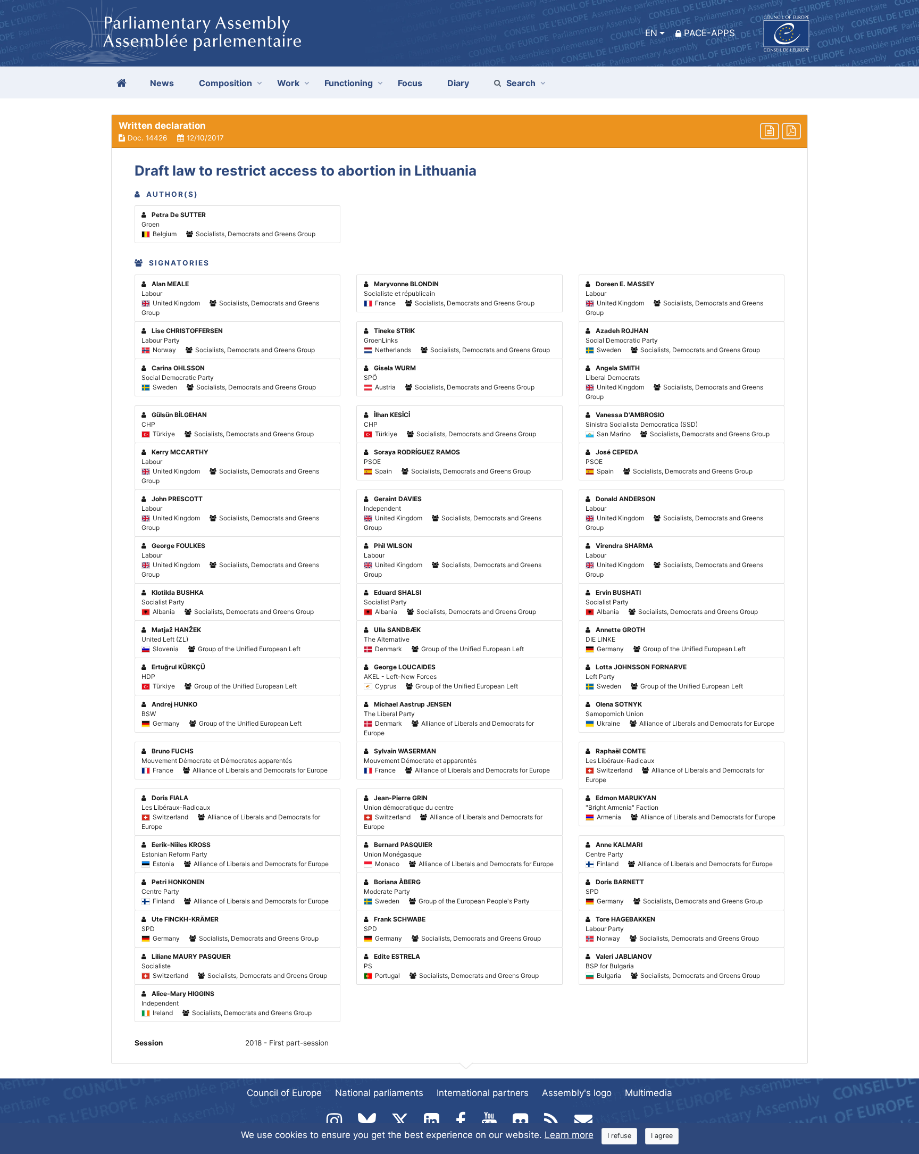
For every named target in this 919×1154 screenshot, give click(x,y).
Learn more (569, 1135)
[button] (459, 131)
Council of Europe (284, 1092)
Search (521, 83)
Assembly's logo (577, 1092)
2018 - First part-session (287, 1043)
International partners (483, 1092)
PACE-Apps (709, 33)
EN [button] (651, 33)
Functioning (348, 83)
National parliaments (379, 1092)
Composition (225, 83)
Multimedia (648, 1092)
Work (288, 83)
